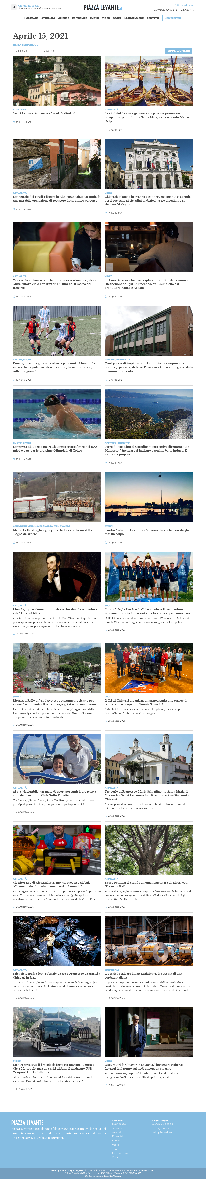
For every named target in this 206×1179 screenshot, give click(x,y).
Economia (46, 526)
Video (106, 18)
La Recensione (134, 18)
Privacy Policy (160, 1128)
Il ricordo (20, 109)
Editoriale (79, 18)
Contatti (153, 18)
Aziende (63, 18)
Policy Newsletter (163, 1132)
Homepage (31, 18)
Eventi (94, 18)
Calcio (17, 359)
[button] (14, 7)
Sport (117, 18)
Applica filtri (179, 50)
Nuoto (17, 442)
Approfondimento (117, 359)
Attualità (48, 18)
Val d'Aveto (62, 526)
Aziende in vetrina (25, 526)
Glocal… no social (28, 5)
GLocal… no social (163, 1123)
